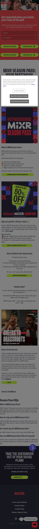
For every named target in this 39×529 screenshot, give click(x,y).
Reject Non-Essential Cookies (19, 96)
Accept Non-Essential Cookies (19, 101)
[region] (19, 90)
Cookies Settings (19, 90)
